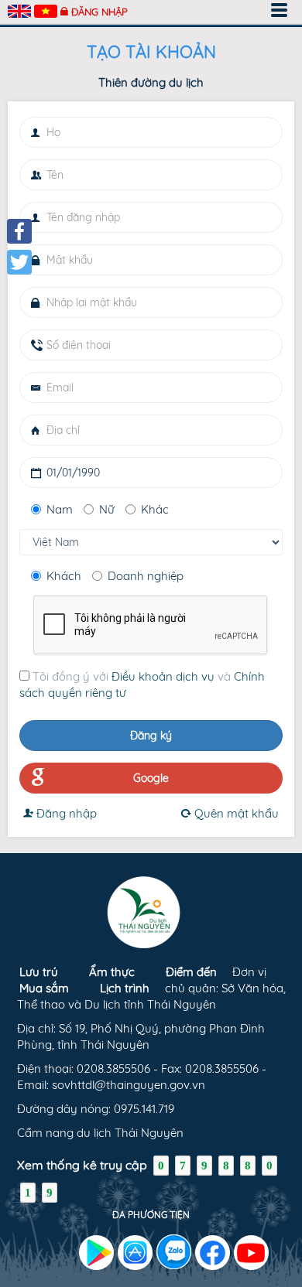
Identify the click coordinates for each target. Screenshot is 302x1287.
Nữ (107, 509)
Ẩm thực (112, 971)
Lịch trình (124, 988)
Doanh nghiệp (146, 575)
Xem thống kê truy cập (82, 1165)
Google (151, 778)
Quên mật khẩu (235, 813)
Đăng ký (151, 735)
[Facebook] (19, 231)
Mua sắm (44, 988)
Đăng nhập (99, 11)
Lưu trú (38, 971)
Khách (63, 575)
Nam (59, 509)
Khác (155, 509)
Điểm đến (191, 971)
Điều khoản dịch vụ (163, 676)
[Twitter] (19, 262)
